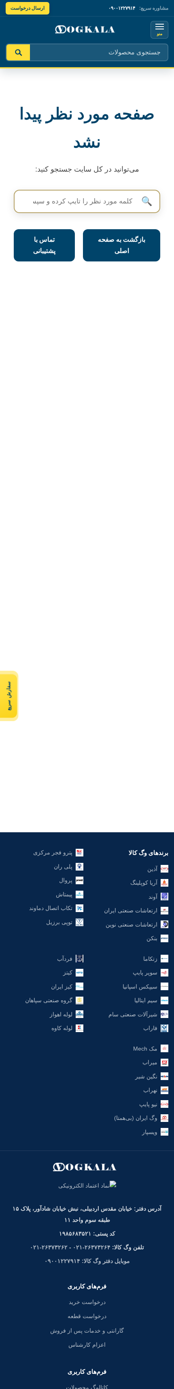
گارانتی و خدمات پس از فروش (87, 1330)
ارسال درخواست (28, 8)
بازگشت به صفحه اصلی (121, 245)
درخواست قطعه (87, 1316)
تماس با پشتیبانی (44, 245)
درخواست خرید (87, 1302)
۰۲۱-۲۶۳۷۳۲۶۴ (91, 1247)
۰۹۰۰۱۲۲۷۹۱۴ (121, 8)
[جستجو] (18, 52)
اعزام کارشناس (87, 1344)
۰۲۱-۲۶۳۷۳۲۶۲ (49, 1247)
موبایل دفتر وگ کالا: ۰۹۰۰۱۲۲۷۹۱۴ (87, 1261)
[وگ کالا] (87, 29)
